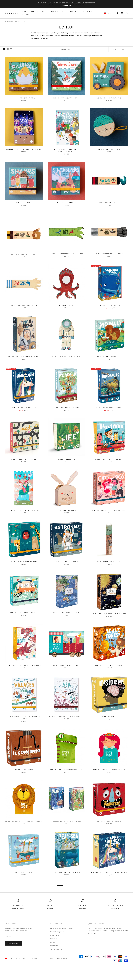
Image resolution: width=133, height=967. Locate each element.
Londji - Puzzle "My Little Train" (66, 665)
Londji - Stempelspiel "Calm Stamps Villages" (24, 717)
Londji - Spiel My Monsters (109, 821)
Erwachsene (89, 11)
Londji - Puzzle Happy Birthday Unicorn (109, 872)
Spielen (34, 11)
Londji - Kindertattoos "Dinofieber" (66, 770)
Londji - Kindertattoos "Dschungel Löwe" (23, 821)
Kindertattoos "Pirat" (109, 202)
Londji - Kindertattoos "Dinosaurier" (66, 254)
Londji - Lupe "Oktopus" (66, 305)
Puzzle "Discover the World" (66, 613)
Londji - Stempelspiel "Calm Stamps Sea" (66, 716)
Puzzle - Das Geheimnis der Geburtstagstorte (66, 150)
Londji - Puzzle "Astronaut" (66, 561)
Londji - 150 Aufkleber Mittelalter (23, 510)
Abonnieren (13, 943)
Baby (44, 11)
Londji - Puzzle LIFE (66, 459)
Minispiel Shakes (23, 202)
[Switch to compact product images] (11, 49)
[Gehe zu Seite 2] (73, 883)
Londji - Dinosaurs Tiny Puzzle (109, 408)
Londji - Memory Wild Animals (24, 561)
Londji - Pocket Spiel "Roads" (24, 459)
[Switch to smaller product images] (8, 49)
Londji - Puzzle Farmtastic (109, 98)
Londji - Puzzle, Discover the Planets (109, 614)
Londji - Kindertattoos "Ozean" (24, 305)
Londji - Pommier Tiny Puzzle (66, 408)
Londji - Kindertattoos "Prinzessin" (109, 770)
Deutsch (33, 958)
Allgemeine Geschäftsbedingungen (61, 928)
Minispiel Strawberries (66, 202)
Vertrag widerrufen (56, 949)
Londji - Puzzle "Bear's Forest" (109, 665)
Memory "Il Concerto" (24, 770)
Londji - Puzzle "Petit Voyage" (23, 613)
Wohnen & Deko (57, 11)
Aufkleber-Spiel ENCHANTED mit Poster (23, 149)
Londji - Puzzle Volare (24, 872)
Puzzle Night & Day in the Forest (66, 821)
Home (24, 11)
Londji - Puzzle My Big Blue (109, 305)
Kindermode (73, 11)
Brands (25, 15)
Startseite (9, 21)
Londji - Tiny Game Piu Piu (24, 98)
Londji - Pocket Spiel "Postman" (109, 459)
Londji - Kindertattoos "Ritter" (109, 254)
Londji (23, 21)
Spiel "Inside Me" (109, 716)
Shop (17, 21)
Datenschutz (54, 946)
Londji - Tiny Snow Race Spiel (66, 98)
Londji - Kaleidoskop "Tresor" (109, 561)
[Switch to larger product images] (4, 49)
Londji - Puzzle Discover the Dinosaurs (23, 665)
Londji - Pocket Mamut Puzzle (109, 356)
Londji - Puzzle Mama (66, 510)
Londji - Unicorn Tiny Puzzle (23, 408)
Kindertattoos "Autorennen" (24, 254)
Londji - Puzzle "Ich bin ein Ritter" (23, 356)
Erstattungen (54, 935)
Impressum (54, 939)
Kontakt (52, 942)
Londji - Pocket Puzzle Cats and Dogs (109, 510)
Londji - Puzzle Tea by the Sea (66, 872)
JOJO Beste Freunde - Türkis (109, 149)
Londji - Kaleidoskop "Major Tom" (66, 356)
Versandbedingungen (57, 932)
